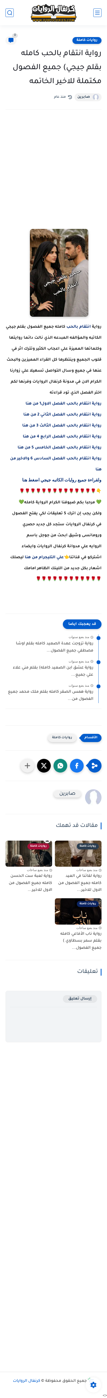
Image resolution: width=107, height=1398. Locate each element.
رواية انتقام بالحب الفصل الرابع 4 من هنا (62, 437)
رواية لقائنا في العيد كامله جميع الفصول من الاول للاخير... (80, 883)
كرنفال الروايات (26, 1381)
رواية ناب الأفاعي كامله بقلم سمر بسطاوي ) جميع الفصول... (81, 941)
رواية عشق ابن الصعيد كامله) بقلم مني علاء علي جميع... (53, 671)
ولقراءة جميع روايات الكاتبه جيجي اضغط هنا (62, 480)
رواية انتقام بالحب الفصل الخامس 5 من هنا (60, 448)
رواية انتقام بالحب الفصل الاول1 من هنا (64, 404)
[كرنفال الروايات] (53, 13)
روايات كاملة (87, 40)
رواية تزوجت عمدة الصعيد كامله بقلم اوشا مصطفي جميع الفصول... (54, 647)
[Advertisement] (53, 176)
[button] (77, 766)
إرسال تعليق (80, 999)
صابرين (83, 97)
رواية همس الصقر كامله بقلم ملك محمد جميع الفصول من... (50, 695)
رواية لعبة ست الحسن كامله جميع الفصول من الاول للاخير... (30, 883)
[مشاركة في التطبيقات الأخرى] (27, 766)
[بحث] (9, 13)
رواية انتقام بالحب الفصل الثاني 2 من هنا (62, 415)
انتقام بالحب (78, 327)
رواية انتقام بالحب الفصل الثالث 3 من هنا (62, 426)
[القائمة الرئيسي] (97, 13)
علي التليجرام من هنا (44, 557)
